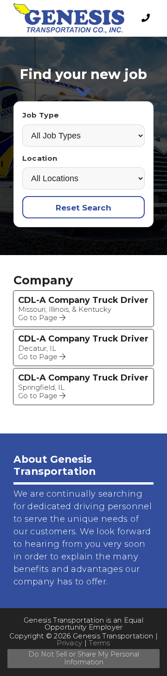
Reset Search (83, 207)
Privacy (69, 642)
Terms (99, 642)
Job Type (40, 115)
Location (39, 158)
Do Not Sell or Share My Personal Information (83, 658)
